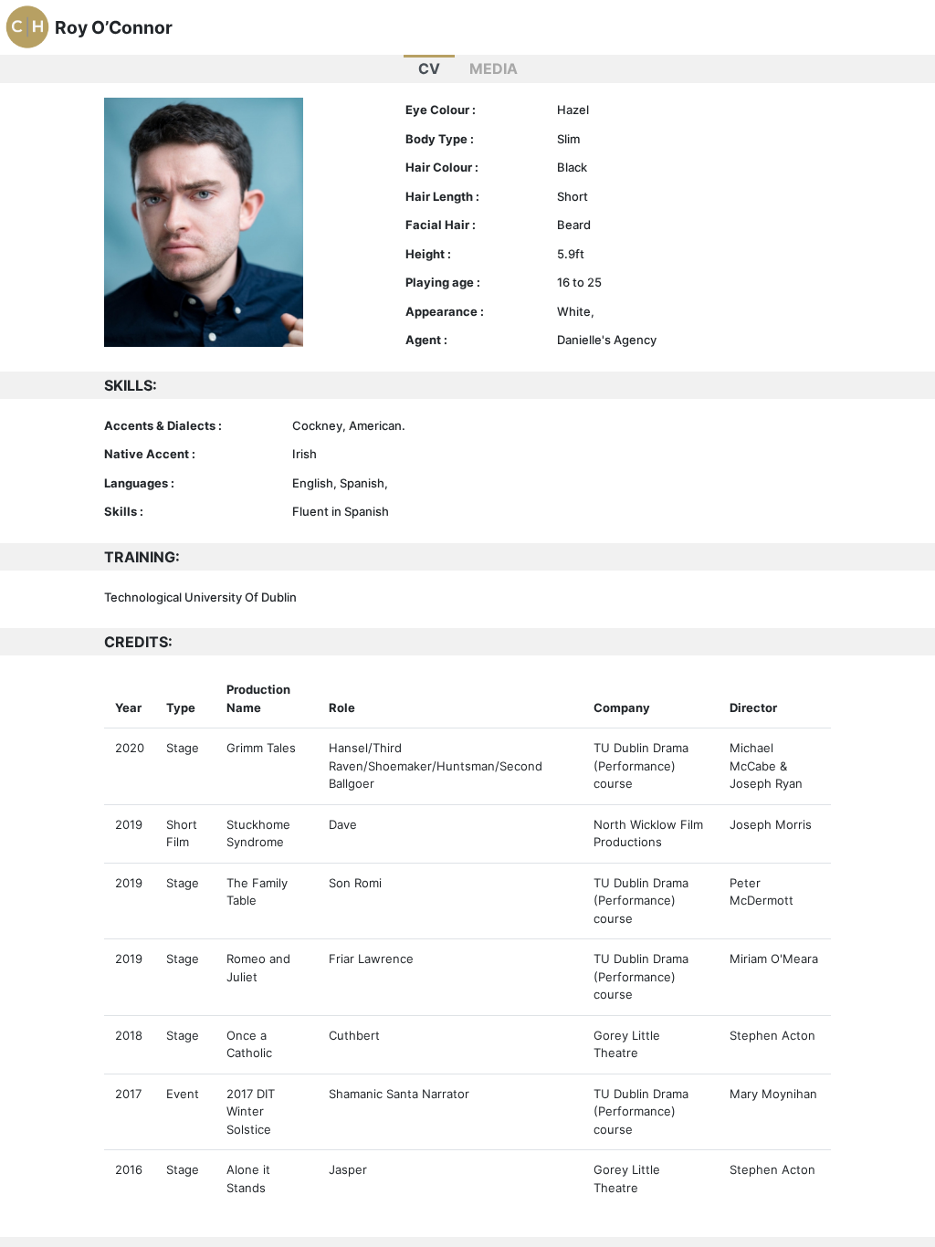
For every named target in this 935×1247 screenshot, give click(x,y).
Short (572, 196)
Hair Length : (442, 196)
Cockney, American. (348, 425)
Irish (304, 453)
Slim (568, 138)
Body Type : (439, 138)
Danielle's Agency (607, 339)
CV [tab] (429, 68)
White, (575, 311)
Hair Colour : (441, 167)
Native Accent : (149, 453)
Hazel (573, 109)
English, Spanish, (340, 483)
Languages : (139, 483)
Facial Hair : (440, 224)
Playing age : (442, 282)
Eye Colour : (440, 109)
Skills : (123, 511)
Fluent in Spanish (340, 511)
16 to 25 (579, 282)
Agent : (426, 339)
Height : (428, 253)
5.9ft (570, 253)
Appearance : (444, 311)
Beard (574, 224)
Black (572, 167)
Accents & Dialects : (163, 425)
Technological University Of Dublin (200, 597)
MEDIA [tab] (493, 68)
